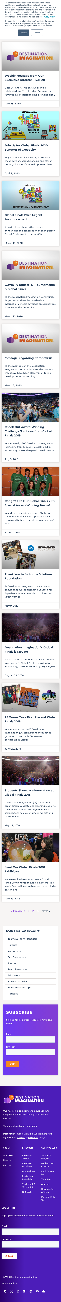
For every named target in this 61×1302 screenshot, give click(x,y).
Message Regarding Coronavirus (28, 358)
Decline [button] (37, 32)
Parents (12, 944)
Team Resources (18, 969)
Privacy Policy (48, 16)
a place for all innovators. (24, 1126)
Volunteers (14, 951)
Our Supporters (17, 957)
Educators (14, 975)
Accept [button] (24, 32)
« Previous (18, 911)
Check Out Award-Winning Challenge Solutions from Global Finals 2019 (28, 431)
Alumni (12, 963)
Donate (21, 1137)
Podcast (13, 993)
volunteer (33, 1137)
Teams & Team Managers (22, 938)
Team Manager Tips (19, 987)
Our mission (9, 1111)
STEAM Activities (18, 981)
